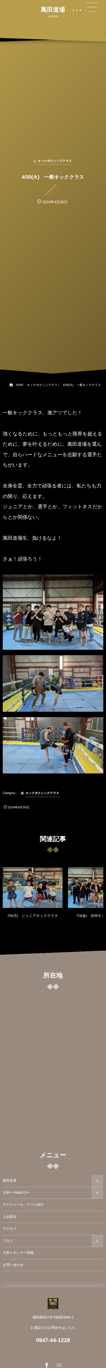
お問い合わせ (13, 1265)
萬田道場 (53, 10)
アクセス (10, 1229)
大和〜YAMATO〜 (16, 1193)
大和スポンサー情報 (18, 1253)
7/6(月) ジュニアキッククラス (32, 916)
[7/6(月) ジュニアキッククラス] (33, 887)
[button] (91, 7)
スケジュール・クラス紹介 (23, 1204)
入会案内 (9, 1217)
